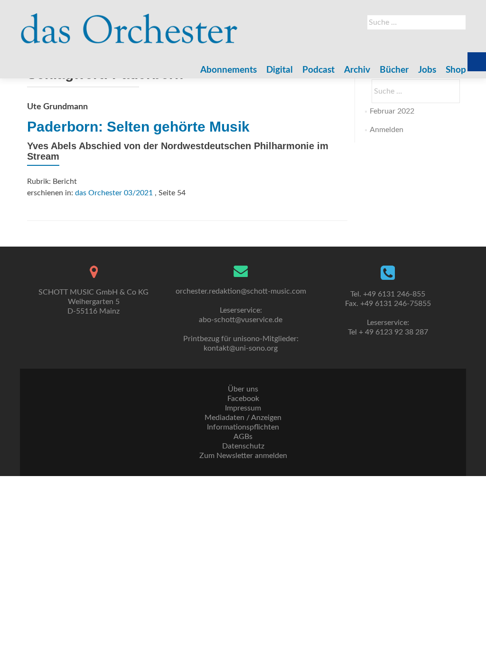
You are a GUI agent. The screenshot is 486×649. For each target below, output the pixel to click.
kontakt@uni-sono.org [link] (241, 348)
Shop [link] (456, 70)
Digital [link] (279, 70)
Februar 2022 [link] (392, 111)
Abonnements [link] (228, 70)
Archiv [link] (357, 70)
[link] (129, 23)
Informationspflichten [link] (243, 427)
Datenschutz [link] (243, 446)
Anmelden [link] (386, 130)
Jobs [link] (427, 70)
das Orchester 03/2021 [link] (114, 193)
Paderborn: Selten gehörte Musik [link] (138, 126)
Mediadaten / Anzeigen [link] (243, 417)
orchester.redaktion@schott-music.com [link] (241, 291)
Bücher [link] (394, 70)
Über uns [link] (243, 389)
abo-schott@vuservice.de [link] (240, 320)
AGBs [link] (243, 436)
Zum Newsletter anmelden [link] (243, 455)
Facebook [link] (243, 398)
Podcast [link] (318, 70)
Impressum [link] (243, 408)
